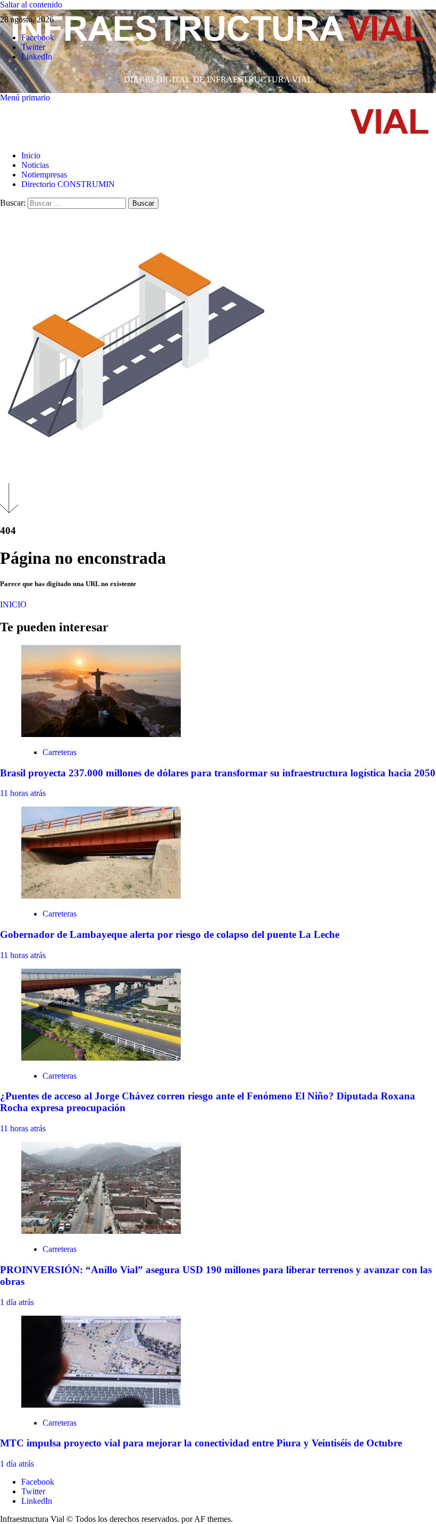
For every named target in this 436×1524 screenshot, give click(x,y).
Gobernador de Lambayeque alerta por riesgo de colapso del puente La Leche (169, 934)
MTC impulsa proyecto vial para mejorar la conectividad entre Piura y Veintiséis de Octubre (201, 1443)
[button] (25, 97)
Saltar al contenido (31, 4)
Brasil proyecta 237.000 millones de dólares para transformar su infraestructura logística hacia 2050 (217, 772)
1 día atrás (17, 1302)
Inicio (30, 155)
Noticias (35, 165)
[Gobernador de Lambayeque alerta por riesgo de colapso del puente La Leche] (101, 895)
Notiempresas (44, 174)
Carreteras (60, 752)
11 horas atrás (23, 793)
